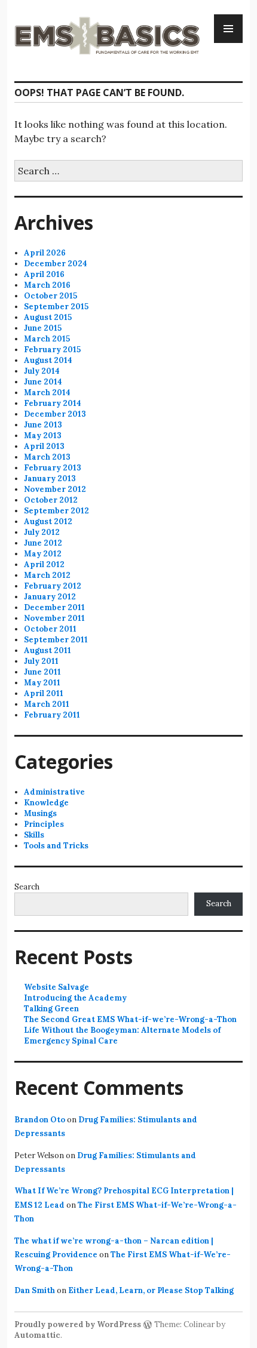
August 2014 (48, 360)
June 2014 (43, 382)
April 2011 (43, 693)
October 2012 (51, 500)
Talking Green (51, 1009)
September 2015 (56, 306)
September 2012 (56, 511)
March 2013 (47, 457)
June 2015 (43, 328)
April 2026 (45, 253)
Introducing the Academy (75, 998)
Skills (34, 835)
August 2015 (48, 317)
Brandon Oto (39, 1120)
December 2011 (54, 607)
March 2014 (47, 392)
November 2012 (55, 489)
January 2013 (50, 478)
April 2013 (44, 446)
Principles (44, 824)
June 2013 (43, 425)
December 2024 (55, 263)
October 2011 (50, 629)
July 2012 (42, 532)
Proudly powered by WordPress (77, 1324)
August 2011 (47, 650)
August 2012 (48, 521)
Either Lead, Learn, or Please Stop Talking (151, 1290)
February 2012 (52, 586)
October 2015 (50, 296)
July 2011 (41, 661)
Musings (40, 813)
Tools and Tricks (56, 846)
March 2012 (47, 575)
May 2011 (42, 683)
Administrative (54, 792)
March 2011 (46, 704)
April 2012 (44, 564)
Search (26, 887)
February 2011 (52, 715)
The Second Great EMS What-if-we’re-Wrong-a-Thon (130, 1019)
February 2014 (52, 403)
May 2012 (43, 554)
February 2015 (52, 349)
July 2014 (42, 371)
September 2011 (56, 640)
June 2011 (42, 672)
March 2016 (47, 285)
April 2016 (44, 274)
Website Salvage (56, 987)
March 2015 (47, 339)
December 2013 (55, 414)
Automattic (37, 1335)
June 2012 (43, 543)
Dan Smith (34, 1290)
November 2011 (54, 618)
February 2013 (52, 468)
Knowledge (46, 803)
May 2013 (43, 435)
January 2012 (50, 597)
